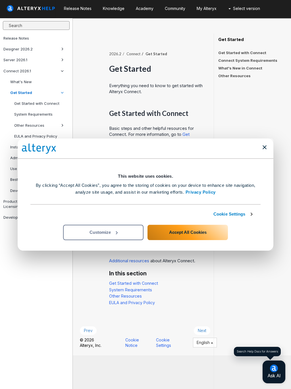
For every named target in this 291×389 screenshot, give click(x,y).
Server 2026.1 (15, 60)
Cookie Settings (229, 214)
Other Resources (29, 125)
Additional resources (129, 260)
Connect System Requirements (247, 60)
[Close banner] (265, 147)
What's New (21, 81)
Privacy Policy (201, 192)
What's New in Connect (240, 68)
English (204, 342)
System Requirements (33, 114)
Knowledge (113, 8)
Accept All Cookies (188, 232)
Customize (100, 232)
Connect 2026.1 (17, 71)
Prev (88, 330)
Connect (133, 54)
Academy (144, 8)
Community (175, 8)
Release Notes (16, 38)
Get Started (21, 92)
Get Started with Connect (36, 103)
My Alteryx (207, 8)
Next (202, 330)
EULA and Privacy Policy (35, 136)
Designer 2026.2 (18, 49)
